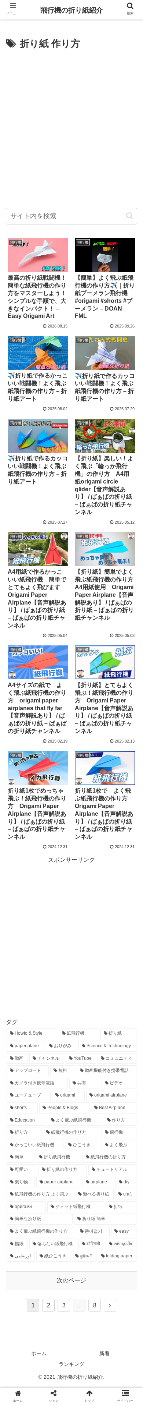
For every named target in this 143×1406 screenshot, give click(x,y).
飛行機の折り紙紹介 (71, 10)
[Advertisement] (71, 127)
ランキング (71, 1364)
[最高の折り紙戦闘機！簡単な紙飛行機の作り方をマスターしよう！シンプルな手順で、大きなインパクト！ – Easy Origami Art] (87, 1265)
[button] (129, 216)
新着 (104, 1353)
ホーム (39, 1353)
